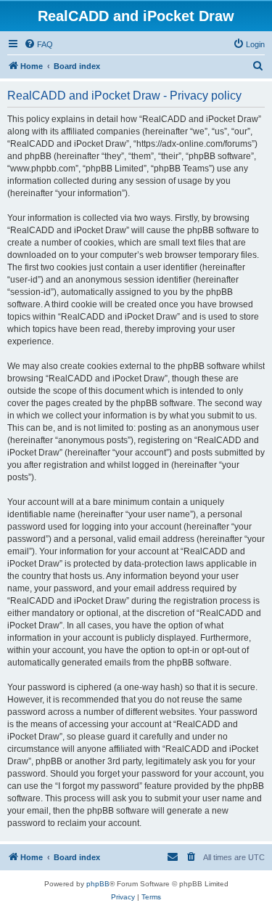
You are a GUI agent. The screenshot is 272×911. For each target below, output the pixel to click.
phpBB (98, 884)
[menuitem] (38, 44)
